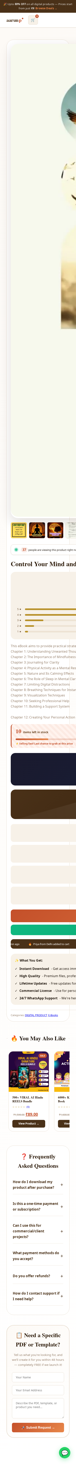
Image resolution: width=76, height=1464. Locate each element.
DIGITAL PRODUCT (36, 1015)
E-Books (53, 1015)
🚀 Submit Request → (38, 1427)
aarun (13, 19)
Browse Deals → (46, 8)
